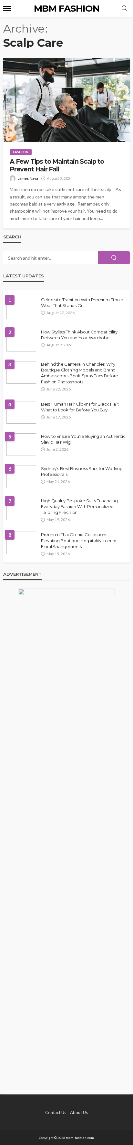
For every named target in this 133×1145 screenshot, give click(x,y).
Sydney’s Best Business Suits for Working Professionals (82, 471)
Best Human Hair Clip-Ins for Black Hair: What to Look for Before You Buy (80, 406)
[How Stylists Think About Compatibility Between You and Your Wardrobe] (21, 340)
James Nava (28, 178)
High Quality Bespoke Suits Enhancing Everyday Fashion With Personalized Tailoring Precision (79, 506)
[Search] (124, 8)
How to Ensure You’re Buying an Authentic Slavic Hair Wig (83, 439)
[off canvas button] (7, 8)
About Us (79, 1112)
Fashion (20, 152)
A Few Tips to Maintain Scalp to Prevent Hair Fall (57, 165)
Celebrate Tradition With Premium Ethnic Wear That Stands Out (82, 302)
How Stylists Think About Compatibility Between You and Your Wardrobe (79, 334)
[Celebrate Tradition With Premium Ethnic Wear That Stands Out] (21, 308)
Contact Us (55, 1112)
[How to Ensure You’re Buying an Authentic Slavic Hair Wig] (21, 444)
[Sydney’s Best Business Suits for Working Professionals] (21, 477)
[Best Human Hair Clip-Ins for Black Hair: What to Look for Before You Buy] (21, 412)
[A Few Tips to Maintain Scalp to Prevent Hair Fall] (66, 100)
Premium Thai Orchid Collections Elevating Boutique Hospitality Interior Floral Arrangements (79, 540)
